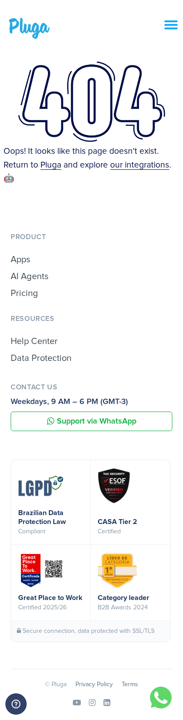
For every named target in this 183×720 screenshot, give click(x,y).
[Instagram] (92, 703)
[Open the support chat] (16, 704)
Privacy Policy (94, 684)
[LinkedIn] (106, 703)
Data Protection (41, 358)
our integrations (139, 165)
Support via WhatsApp (96, 421)
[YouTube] (77, 703)
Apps (20, 259)
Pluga (50, 165)
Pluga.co (29, 28)
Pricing (24, 293)
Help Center (34, 341)
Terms (130, 684)
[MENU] (173, 29)
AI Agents (29, 276)
